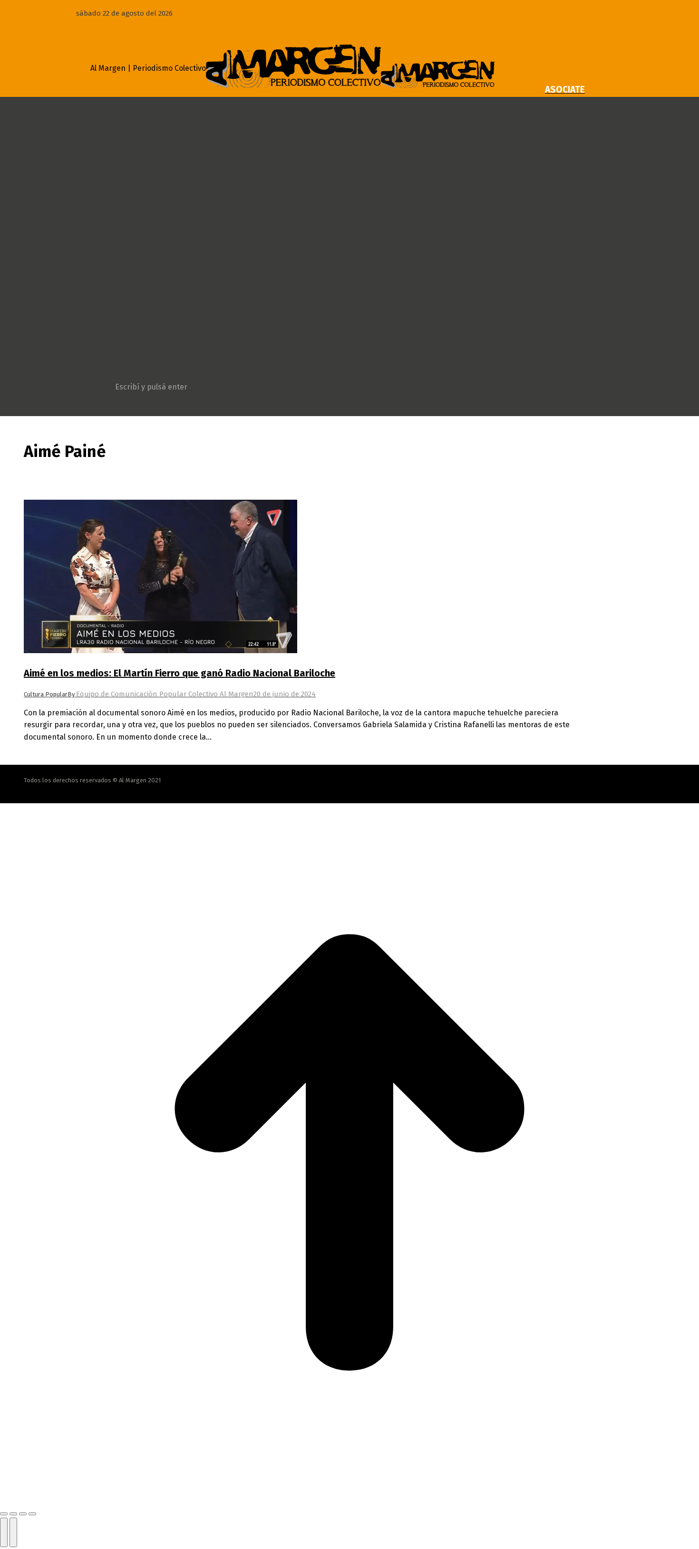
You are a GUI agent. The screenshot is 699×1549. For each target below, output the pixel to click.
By (160, 694)
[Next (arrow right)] (13, 1532)
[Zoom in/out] (32, 1513)
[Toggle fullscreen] (23, 1513)
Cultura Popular (46, 694)
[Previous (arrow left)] (4, 1532)
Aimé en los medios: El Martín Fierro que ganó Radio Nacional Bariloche (179, 673)
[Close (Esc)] (4, 1513)
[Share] (13, 1513)
